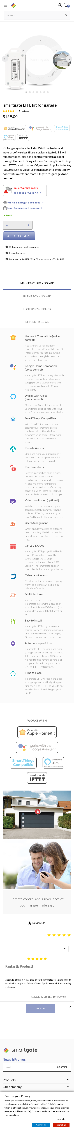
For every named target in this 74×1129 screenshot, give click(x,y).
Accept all (41, 1124)
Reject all (61, 1124)
